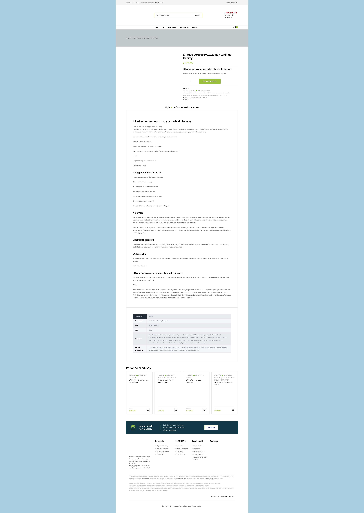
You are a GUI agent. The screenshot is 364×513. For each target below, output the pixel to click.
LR (221, 93)
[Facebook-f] (130, 496)
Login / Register (231, 3)
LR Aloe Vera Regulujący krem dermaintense (138, 381)
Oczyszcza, (136, 161)
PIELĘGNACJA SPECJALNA (226, 378)
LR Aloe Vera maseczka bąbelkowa (193, 381)
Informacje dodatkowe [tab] (186, 107)
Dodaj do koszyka (210, 81)
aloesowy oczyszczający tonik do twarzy (207, 93)
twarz (225, 95)
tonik (221, 95)
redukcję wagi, (209, 478)
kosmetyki (132, 461)
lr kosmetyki (206, 95)
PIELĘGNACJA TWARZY (204, 90)
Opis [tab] (167, 107)
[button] (211, 427)
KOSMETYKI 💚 (193, 90)
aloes (192, 93)
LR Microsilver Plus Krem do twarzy (223, 383)
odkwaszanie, (182, 478)
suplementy (140, 459)
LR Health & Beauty (201, 97)
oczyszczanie (215, 95)
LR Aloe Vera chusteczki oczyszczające (165, 381)
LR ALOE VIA (191, 97)
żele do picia (145, 478)
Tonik (134, 141)
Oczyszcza (136, 151)
